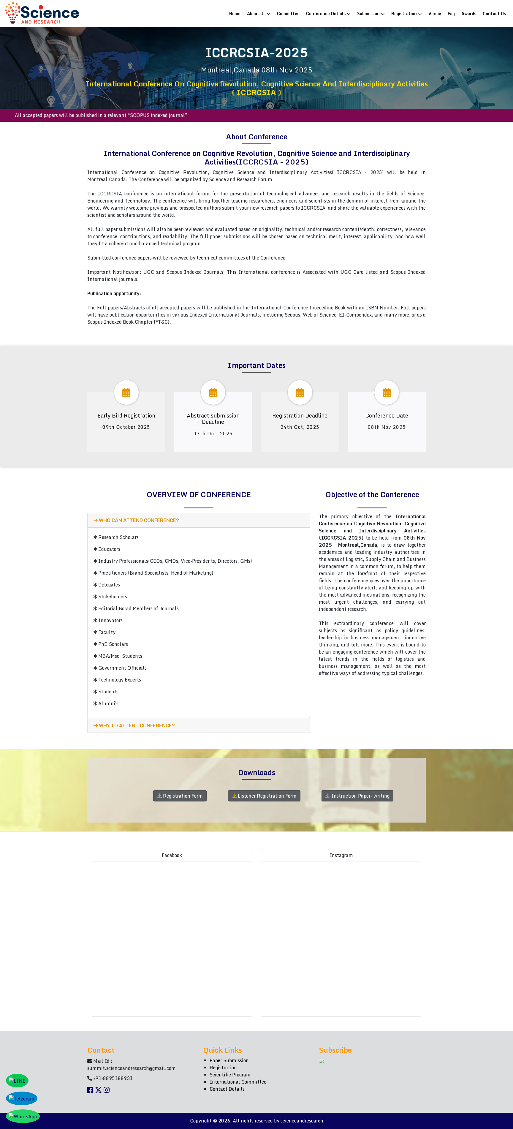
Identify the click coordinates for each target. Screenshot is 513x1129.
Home (236, 13)
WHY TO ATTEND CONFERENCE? (136, 725)
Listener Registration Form (267, 796)
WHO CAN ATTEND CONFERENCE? (138, 520)
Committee (288, 13)
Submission (369, 13)
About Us (257, 13)
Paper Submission (229, 1060)
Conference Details (326, 13)
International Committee (238, 1082)
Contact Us (494, 13)
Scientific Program (230, 1075)
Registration (404, 13)
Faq (451, 13)
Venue (434, 13)
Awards (468, 13)
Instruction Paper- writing (360, 796)
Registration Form (182, 796)
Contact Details (227, 1089)
